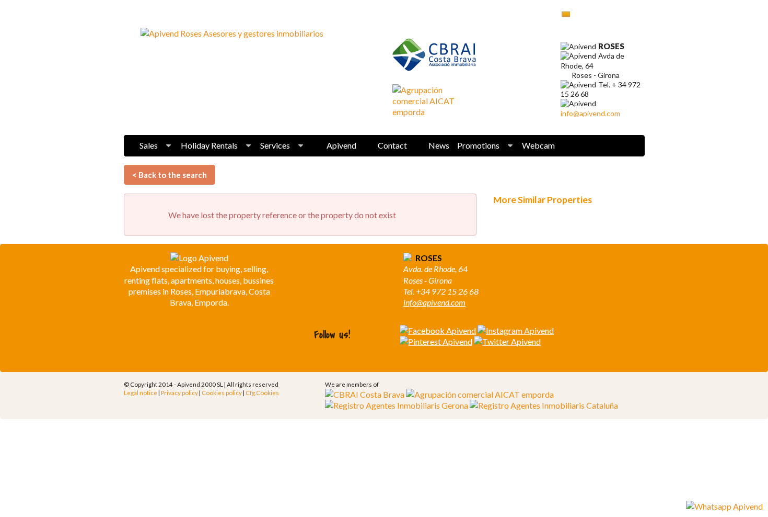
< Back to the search (169, 174)
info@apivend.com (590, 113)
